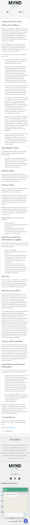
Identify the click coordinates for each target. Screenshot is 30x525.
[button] (7, 12)
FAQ (2, 488)
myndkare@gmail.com (10, 427)
